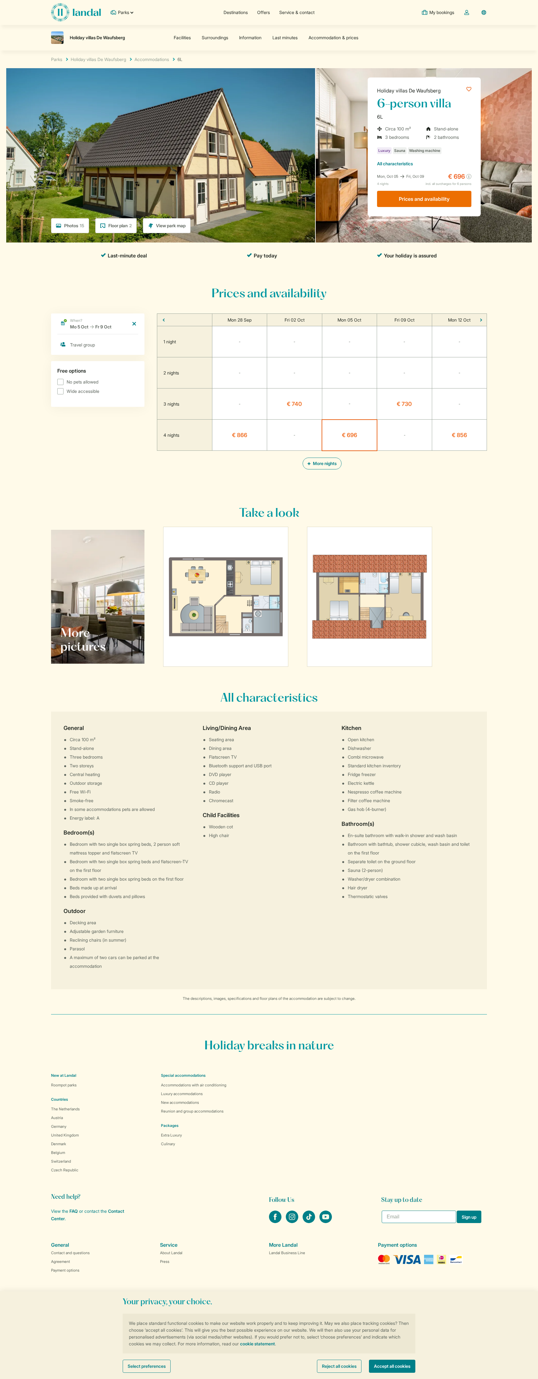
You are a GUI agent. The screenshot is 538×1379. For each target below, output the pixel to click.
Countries (59, 1099)
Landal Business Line (287, 1252)
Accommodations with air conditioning (193, 1085)
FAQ (73, 1211)
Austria (57, 1117)
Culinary (168, 1143)
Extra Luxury (171, 1135)
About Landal (171, 1252)
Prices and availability (424, 199)
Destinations (236, 12)
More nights (324, 463)
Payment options (65, 1270)
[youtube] (325, 1221)
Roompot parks (64, 1085)
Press (164, 1261)
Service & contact (296, 12)
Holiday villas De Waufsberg (409, 90)
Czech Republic (64, 1170)
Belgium (58, 1152)
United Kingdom (65, 1135)
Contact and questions (70, 1252)
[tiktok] (309, 1221)
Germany (58, 1126)
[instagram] (293, 1221)
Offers (263, 12)
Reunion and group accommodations (192, 1111)
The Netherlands (65, 1109)
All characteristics (395, 163)
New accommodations (180, 1102)
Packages (169, 1125)
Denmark (58, 1143)
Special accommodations (183, 1075)
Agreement (60, 1261)
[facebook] (276, 1221)
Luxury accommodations (182, 1093)
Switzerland (61, 1161)
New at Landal (63, 1075)
